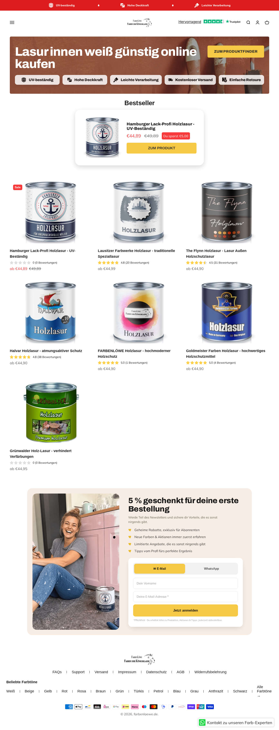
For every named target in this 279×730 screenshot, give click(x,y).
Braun (101, 691)
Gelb (48, 691)
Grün (120, 691)
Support (78, 672)
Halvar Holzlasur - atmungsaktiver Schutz (46, 351)
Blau (177, 691)
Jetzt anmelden (185, 610)
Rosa (81, 691)
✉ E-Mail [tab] (159, 568)
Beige (29, 691)
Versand (101, 672)
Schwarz (240, 691)
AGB (180, 672)
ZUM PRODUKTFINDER (236, 51)
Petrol (158, 691)
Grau (194, 691)
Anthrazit (216, 691)
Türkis (139, 691)
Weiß (10, 691)
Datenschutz (156, 672)
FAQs (57, 672)
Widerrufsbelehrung (210, 672)
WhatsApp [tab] (211, 568)
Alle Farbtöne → (264, 691)
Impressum (127, 672)
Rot (64, 691)
